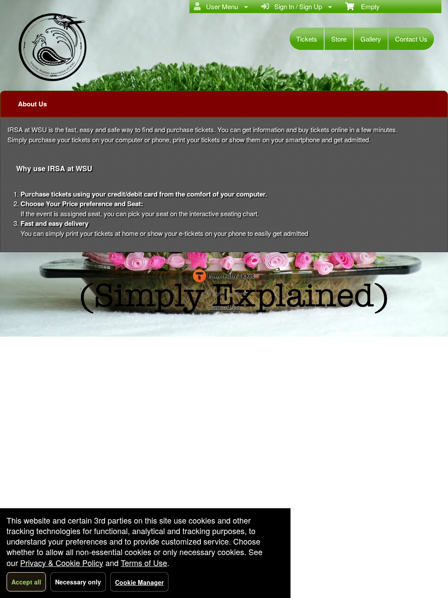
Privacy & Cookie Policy (61, 562)
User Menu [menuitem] (220, 6)
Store (338, 38)
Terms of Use (224, 306)
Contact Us (411, 38)
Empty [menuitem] (367, 6)
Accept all (26, 581)
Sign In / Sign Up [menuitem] (296, 6)
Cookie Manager (139, 582)
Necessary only (78, 581)
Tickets (306, 38)
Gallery (370, 38)
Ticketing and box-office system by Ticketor (226, 277)
